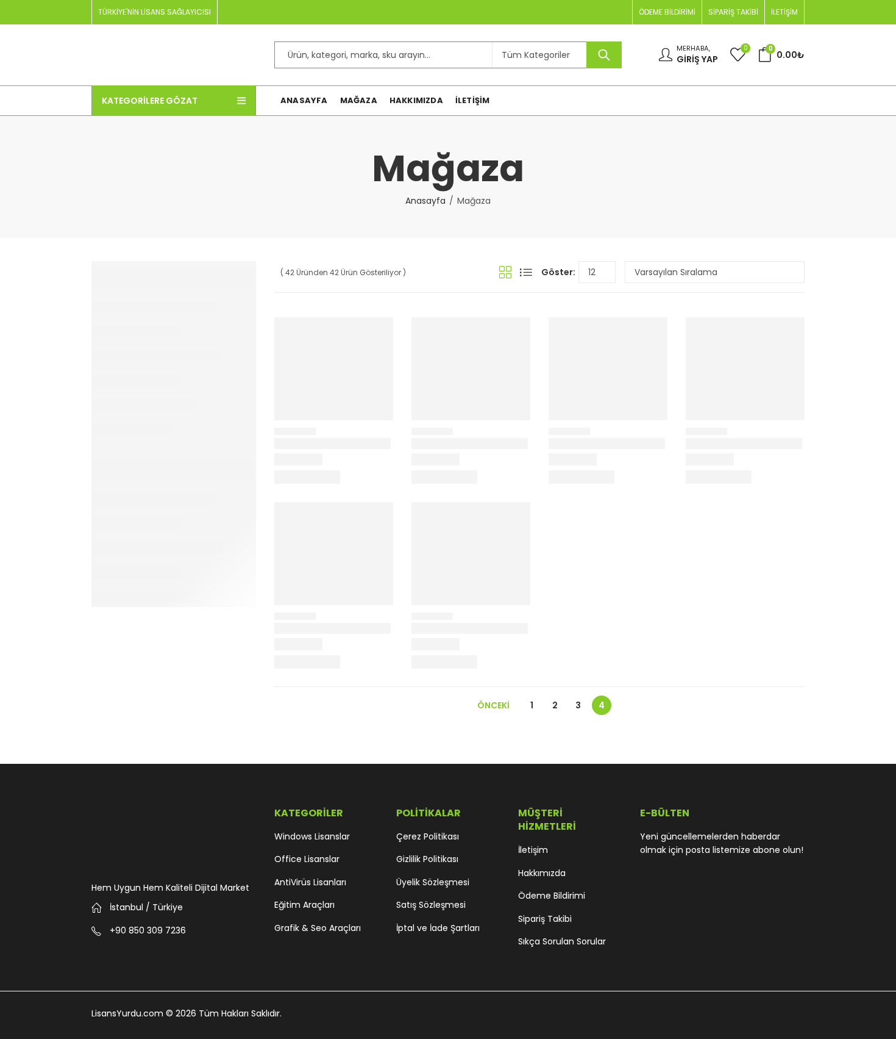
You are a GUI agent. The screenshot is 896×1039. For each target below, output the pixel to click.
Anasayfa (425, 201)
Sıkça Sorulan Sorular (562, 941)
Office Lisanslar (307, 859)
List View (526, 272)
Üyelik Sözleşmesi (432, 882)
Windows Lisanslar (312, 836)
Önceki (493, 705)
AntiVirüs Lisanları (310, 882)
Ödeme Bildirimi (551, 896)
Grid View (505, 272)
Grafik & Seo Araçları (317, 928)
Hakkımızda (542, 873)
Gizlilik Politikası (427, 859)
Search (604, 54)
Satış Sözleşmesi (431, 905)
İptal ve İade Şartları (438, 928)
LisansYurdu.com (127, 1013)
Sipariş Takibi (545, 919)
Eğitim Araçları (304, 905)
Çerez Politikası (427, 836)
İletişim (533, 850)
